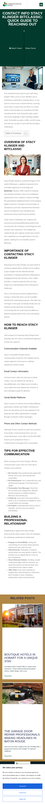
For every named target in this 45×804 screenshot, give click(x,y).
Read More (8, 676)
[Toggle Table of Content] (24, 133)
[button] (41, 4)
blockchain (8, 191)
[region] (22, 784)
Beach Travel (16, 48)
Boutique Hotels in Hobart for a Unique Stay (21, 658)
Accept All (22, 786)
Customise (22, 792)
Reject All (22, 799)
